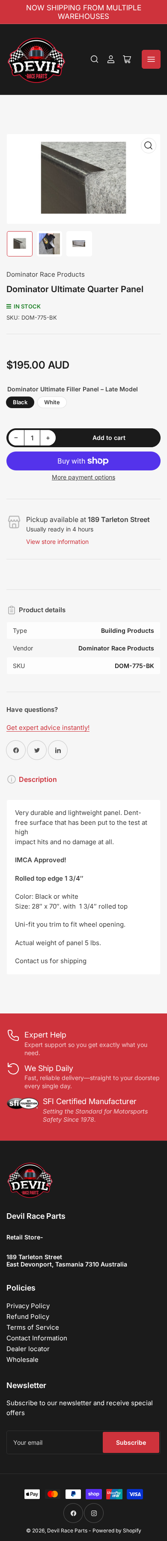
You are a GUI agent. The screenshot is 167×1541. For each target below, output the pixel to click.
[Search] (94, 59)
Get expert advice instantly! (47, 727)
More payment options (83, 477)
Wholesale (22, 1359)
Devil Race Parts (67, 1530)
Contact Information (36, 1338)
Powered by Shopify (116, 1530)
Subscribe (131, 1442)
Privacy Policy (28, 1306)
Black (20, 402)
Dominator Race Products (45, 274)
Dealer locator (28, 1349)
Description (38, 779)
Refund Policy (27, 1316)
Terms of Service (32, 1327)
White (52, 402)
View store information (57, 541)
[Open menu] (151, 59)
